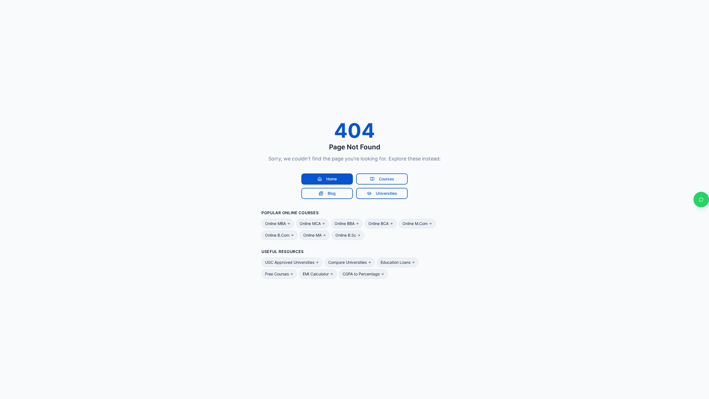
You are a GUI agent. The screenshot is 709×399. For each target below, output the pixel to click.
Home (331, 179)
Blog (332, 193)
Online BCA (378, 223)
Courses (386, 179)
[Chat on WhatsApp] (701, 199)
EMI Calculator (316, 274)
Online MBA (275, 223)
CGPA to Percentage (361, 274)
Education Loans (395, 262)
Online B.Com (277, 235)
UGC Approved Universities (289, 262)
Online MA (312, 235)
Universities (386, 193)
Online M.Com (415, 223)
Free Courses (277, 274)
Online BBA (344, 223)
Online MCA (310, 223)
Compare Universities (347, 262)
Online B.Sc (345, 235)
